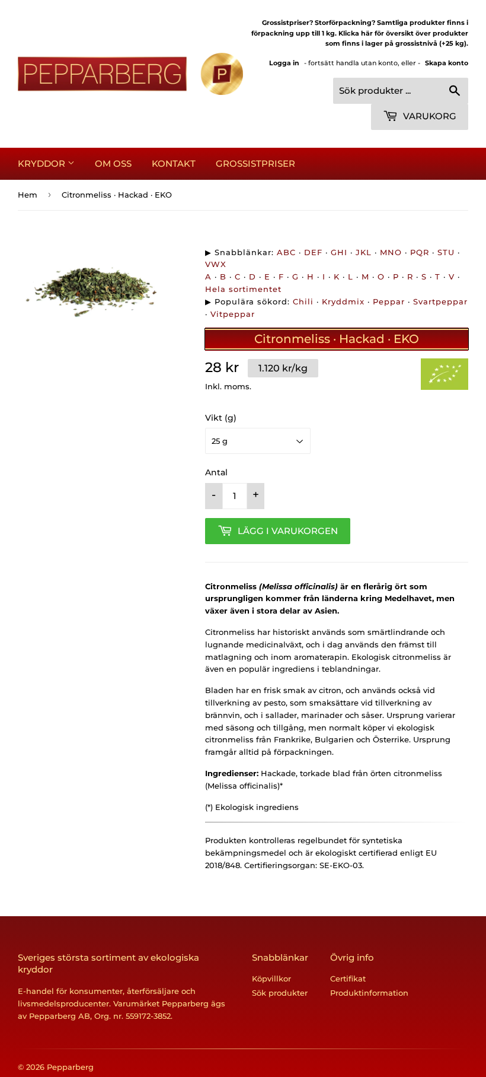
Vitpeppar (232, 314)
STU (446, 252)
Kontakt (174, 163)
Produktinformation (369, 992)
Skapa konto (446, 63)
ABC (286, 252)
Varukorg (428, 116)
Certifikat (348, 978)
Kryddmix (343, 301)
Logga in (284, 63)
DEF (313, 252)
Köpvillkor (271, 978)
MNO (391, 252)
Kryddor (43, 163)
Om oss (113, 163)
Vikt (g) (220, 417)
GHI (339, 252)
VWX (215, 264)
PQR (419, 252)
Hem (27, 194)
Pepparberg (70, 1067)
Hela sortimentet (243, 289)
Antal (216, 472)
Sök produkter (280, 992)
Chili (303, 301)
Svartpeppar (440, 301)
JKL (364, 252)
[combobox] (400, 91)
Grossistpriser (255, 163)
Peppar (389, 301)
